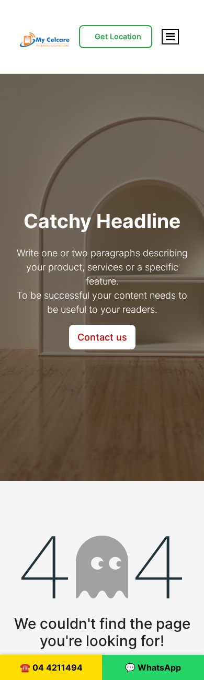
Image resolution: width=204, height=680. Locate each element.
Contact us (102, 337)
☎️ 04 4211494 (51, 667)
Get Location (118, 36)
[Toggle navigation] (170, 36)
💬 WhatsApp (153, 667)
